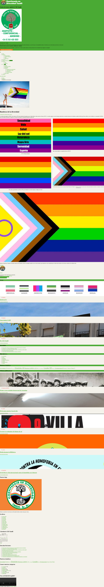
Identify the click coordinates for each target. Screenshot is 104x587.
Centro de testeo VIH (7, 60)
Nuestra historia (7, 55)
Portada (3, 363)
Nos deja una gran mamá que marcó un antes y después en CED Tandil (14, 349)
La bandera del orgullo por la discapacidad (9, 554)
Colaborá (5, 63)
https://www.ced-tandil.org (7, 275)
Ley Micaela (42, 368)
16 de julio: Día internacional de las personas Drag (10, 555)
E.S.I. (13, 368)
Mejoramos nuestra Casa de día (9, 411)
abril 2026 (4, 520)
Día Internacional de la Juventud (7, 350)
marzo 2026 (4, 521)
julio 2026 (4, 517)
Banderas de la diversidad (10, 69)
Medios (53, 368)
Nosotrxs (3, 54)
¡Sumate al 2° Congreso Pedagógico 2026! (9, 348)
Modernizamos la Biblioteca (8, 452)
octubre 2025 (4, 526)
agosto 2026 (4, 516)
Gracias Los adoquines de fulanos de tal (11, 431)
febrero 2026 (4, 522)
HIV (38, 368)
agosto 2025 (4, 528)
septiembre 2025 (5, 527)
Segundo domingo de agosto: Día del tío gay (9, 552)
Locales (5, 65)
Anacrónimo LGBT (9, 70)
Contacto (3, 74)
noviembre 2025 (5, 525)
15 (7, 538)
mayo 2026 (4, 519)
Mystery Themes (13, 586)
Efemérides (6, 67)
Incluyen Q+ (8, 71)
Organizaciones (4, 362)
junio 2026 (4, 518)
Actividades (4, 356)
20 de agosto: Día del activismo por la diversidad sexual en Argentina (14, 347)
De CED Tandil (9, 72)
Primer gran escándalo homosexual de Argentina (13, 390)
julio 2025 (4, 529)
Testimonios (6, 58)
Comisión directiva (7, 56)
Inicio (3, 53)
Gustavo (10, 114)
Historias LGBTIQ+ (5, 360)
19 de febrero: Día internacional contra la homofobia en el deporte (18, 472)
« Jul (1, 543)
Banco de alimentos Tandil (4, 276)
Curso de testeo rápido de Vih (7, 553)
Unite (5, 62)
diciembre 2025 (4, 524)
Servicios (3, 59)
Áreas (5, 57)
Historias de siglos (7, 66)
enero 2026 (4, 523)
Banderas (3, 109)
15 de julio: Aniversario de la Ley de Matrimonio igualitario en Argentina (14, 556)
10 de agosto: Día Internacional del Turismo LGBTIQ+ (11, 351)
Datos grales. (6, 73)
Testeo (69, 368)
